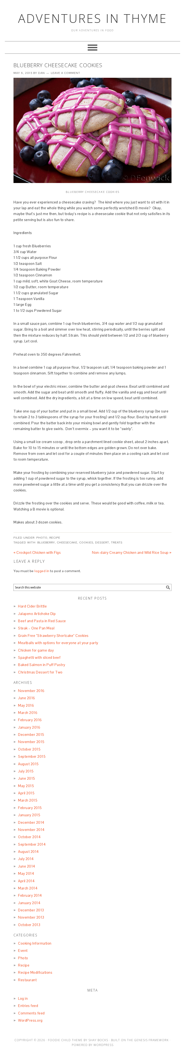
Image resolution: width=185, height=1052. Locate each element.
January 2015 (29, 815)
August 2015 (28, 764)
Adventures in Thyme (92, 18)
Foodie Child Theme (65, 1040)
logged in (41, 571)
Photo (41, 538)
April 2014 (26, 881)
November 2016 (31, 690)
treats (116, 542)
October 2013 (29, 924)
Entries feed (28, 1005)
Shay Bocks (98, 1040)
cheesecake (67, 542)
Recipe (54, 538)
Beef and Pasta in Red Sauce (42, 621)
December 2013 (31, 910)
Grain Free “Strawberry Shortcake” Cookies (53, 635)
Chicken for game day (36, 650)
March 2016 (27, 712)
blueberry (46, 542)
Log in (23, 998)
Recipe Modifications (35, 972)
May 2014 (26, 873)
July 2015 (26, 771)
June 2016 (26, 698)
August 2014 (28, 851)
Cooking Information (35, 943)
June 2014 (26, 866)
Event (23, 950)
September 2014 (32, 844)
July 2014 (26, 858)
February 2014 (30, 895)
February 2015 (30, 807)
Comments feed (31, 1013)
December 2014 (31, 822)
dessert (102, 542)
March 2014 (28, 888)
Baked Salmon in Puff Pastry (41, 664)
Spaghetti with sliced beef (39, 657)
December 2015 (31, 734)
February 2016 (30, 720)
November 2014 (31, 829)
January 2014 (29, 903)
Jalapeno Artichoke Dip (37, 613)
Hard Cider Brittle (32, 606)
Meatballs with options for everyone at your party (58, 642)
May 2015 (26, 786)
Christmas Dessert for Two (40, 672)
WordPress (103, 1045)
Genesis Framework (151, 1040)
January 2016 (29, 727)
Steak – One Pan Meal (36, 628)
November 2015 (31, 741)
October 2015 (29, 749)
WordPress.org (30, 1020)
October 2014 (29, 837)
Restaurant (27, 980)
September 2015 (32, 756)
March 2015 (27, 800)
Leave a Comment (65, 73)
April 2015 (26, 793)
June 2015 (26, 778)
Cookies (86, 542)
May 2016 (26, 705)
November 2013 (31, 917)
